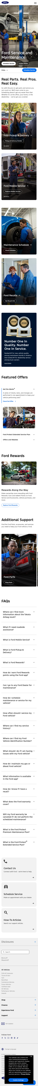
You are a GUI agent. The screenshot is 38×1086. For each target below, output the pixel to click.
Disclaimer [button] (6, 146)
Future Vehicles (6, 984)
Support (4, 1015)
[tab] (19, 390)
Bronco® (4, 958)
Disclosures (7, 941)
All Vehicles (5, 970)
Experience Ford (7, 1010)
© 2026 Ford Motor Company (8, 1054)
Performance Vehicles (8, 991)
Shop (3, 1000)
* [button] (20, 397)
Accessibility (4, 1063)
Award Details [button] (7, 363)
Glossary (3, 1058)
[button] (19, 613)
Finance (4, 1005)
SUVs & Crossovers (7, 973)
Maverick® (5, 960)
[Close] (31, 1058)
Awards (3, 993)
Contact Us (4, 1060)
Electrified (4, 980)
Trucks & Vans (5, 975)
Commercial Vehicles (7, 982)
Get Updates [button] (9, 1024)
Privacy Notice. (25, 1074)
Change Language (10, 1049)
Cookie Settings (18, 1080)
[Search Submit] (3, 952)
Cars (2, 978)
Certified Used (5, 986)
